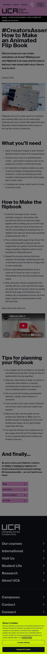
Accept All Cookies (23, 649)
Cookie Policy (27, 638)
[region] (23, 635)
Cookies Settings (23, 643)
